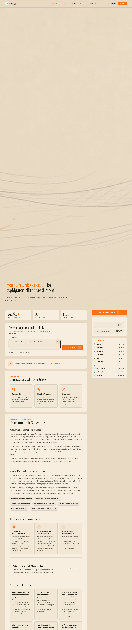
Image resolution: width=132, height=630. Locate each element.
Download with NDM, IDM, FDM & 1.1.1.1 (44, 508)
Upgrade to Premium (109, 312)
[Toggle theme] (108, 3)
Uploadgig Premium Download (44, 503)
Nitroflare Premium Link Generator (47, 498)
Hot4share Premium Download (68, 503)
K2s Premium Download (19, 508)
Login (113, 4)
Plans (74, 4)
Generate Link (72, 347)
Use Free (70, 569)
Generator (56, 4)
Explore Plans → (54, 363)
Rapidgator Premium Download (21, 498)
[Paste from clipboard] (58, 342)
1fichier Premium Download (20, 503)
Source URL (13, 337)
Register (122, 3)
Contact (83, 4)
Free (66, 4)
